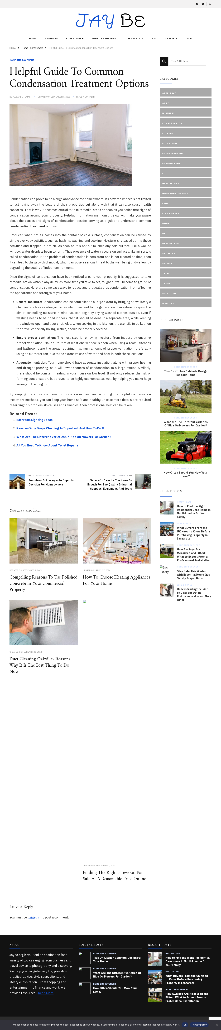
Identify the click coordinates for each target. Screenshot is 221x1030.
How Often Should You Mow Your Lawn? (186, 474)
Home (32, 38)
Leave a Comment (85, 96)
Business (51, 38)
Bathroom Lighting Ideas (34, 420)
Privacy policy (199, 1024)
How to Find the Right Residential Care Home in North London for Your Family (193, 511)
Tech (188, 38)
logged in (34, 917)
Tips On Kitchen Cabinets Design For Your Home (185, 373)
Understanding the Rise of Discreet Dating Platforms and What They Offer (194, 594)
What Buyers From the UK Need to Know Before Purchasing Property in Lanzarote (193, 533)
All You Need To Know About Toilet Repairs (47, 445)
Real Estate (184, 523)
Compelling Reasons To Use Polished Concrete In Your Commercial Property (43, 583)
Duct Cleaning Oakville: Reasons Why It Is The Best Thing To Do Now (39, 665)
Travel (170, 38)
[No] (216, 1025)
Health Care (184, 502)
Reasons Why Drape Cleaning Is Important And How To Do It (60, 428)
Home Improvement (105, 38)
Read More (46, 993)
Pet (154, 38)
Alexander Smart (22, 96)
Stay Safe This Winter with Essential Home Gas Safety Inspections (193, 574)
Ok (185, 1024)
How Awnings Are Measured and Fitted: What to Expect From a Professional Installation (193, 555)
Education (73, 38)
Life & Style (135, 38)
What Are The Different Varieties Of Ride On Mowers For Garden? (63, 437)
